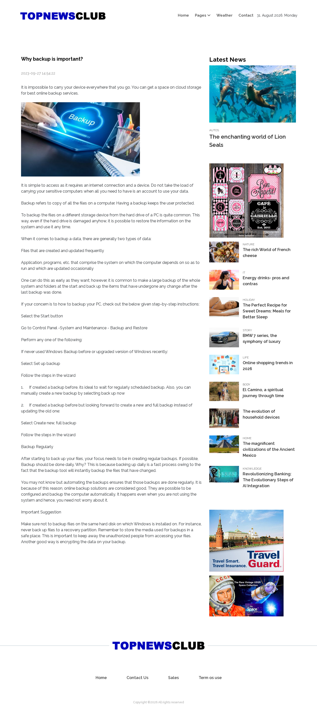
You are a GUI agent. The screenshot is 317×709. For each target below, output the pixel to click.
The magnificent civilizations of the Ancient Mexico (269, 449)
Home (183, 15)
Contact (245, 15)
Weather (224, 15)
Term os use (210, 677)
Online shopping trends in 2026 (268, 365)
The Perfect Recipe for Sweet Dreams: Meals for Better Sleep (267, 311)
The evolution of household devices (261, 414)
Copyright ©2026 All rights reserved (158, 702)
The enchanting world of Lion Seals (247, 140)
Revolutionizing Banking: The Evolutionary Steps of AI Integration (268, 480)
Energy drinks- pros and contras (266, 281)
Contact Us (137, 677)
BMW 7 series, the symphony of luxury (262, 338)
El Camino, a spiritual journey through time (263, 392)
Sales (173, 677)
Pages (200, 15)
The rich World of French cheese (267, 252)
